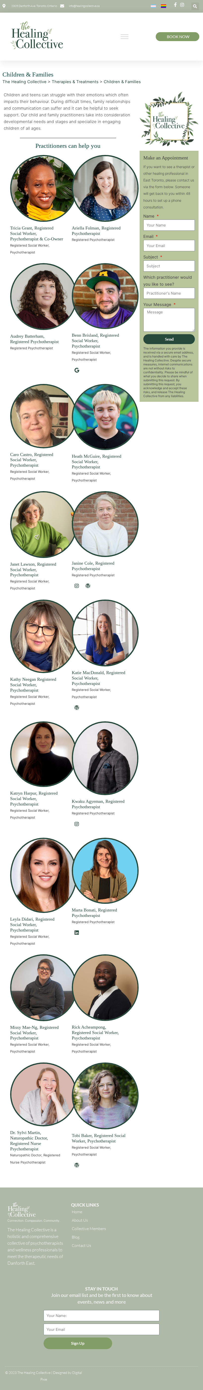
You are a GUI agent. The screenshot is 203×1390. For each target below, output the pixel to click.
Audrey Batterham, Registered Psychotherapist (34, 339)
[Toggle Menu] (124, 36)
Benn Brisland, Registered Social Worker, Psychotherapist (95, 341)
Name (149, 216)
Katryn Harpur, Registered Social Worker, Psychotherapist (34, 799)
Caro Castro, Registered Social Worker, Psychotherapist (31, 460)
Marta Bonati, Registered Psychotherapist (94, 913)
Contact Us (81, 1245)
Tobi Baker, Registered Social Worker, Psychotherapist (99, 1138)
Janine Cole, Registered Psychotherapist (93, 566)
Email (149, 236)
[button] (195, 6)
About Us (80, 1220)
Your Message (158, 304)
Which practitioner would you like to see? (167, 280)
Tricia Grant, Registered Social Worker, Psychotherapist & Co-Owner (36, 233)
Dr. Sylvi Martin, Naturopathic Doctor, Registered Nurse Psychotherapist (29, 1140)
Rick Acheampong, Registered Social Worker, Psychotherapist (95, 1032)
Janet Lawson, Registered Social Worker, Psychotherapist (33, 570)
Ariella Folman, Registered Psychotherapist (96, 231)
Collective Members (89, 1228)
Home (77, 1211)
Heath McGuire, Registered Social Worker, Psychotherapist (96, 462)
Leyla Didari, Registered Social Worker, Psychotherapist (32, 925)
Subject (151, 256)
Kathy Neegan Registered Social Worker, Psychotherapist (33, 685)
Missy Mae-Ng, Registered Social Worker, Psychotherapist (34, 1033)
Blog (75, 1237)
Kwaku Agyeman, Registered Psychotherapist (98, 804)
